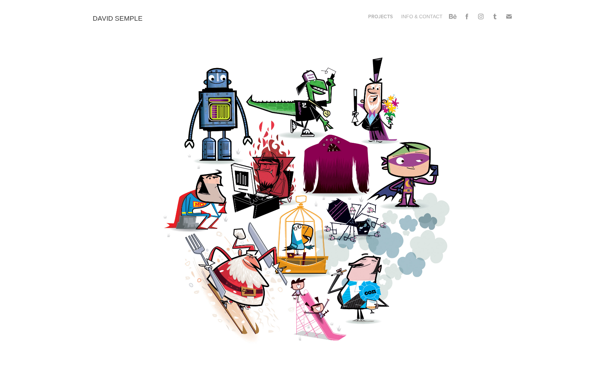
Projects (380, 16)
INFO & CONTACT (422, 16)
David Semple (118, 18)
